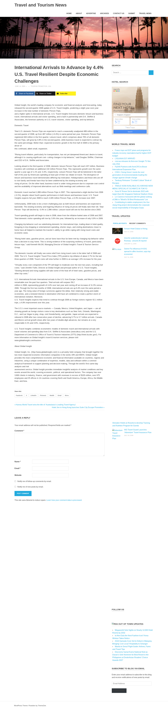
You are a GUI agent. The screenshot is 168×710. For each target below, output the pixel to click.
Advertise (91, 13)
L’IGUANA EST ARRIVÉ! (125, 158)
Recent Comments (137, 223)
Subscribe (119, 691)
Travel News (145, 13)
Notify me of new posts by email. (30, 487)
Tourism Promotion (39, 86)
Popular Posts (120, 223)
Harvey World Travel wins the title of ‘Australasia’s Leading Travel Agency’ (46, 405)
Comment (19, 431)
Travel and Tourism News (41, 5)
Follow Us (118, 609)
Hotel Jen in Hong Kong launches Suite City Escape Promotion (77, 407)
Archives (104, 13)
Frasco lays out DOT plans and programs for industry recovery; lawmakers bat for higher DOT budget (131, 153)
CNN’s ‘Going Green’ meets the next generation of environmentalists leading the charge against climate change (129, 175)
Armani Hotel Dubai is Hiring (135, 229)
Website (18, 475)
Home (69, 13)
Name (18, 462)
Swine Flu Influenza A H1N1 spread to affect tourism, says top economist (137, 251)
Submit (131, 13)
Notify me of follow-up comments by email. (34, 481)
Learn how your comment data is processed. (64, 500)
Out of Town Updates (130, 624)
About (79, 13)
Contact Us (118, 13)
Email (17, 468)
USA (49, 86)
